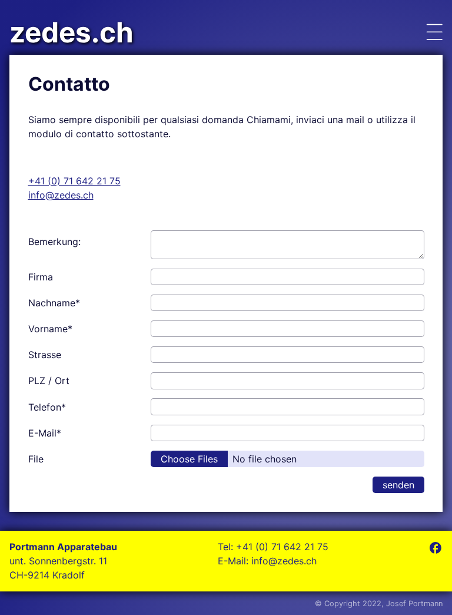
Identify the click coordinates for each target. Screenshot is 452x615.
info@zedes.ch (61, 195)
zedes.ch (71, 32)
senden (398, 485)
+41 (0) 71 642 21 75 (74, 181)
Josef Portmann (414, 603)
